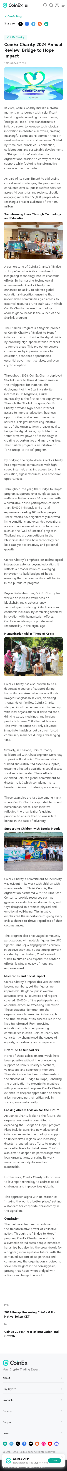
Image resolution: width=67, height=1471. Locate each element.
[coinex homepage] (13, 5)
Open (55, 1460)
